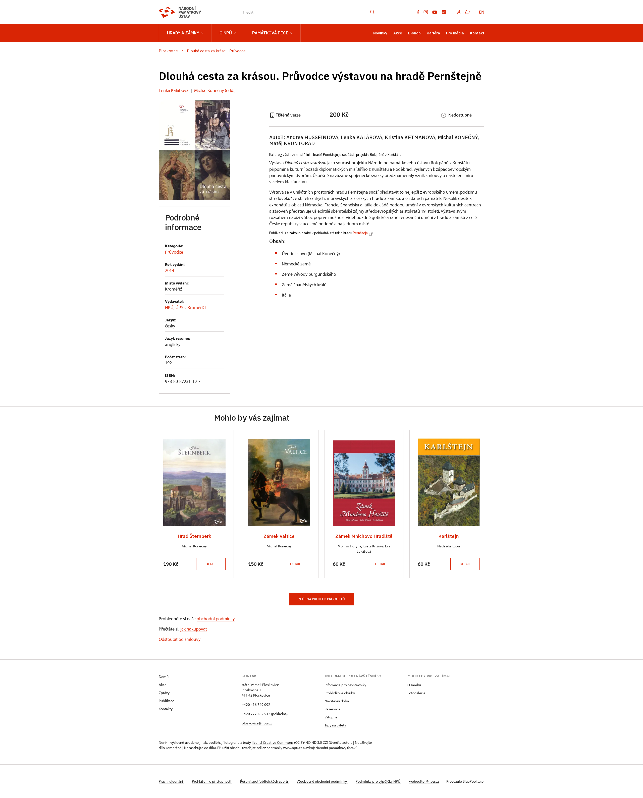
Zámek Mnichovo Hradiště (364, 536)
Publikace (166, 700)
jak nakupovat (193, 629)
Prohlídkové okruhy (340, 693)
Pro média (455, 33)
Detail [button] (210, 563)
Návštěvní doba (337, 701)
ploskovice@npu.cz (257, 723)
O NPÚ (226, 33)
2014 (169, 270)
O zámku (414, 684)
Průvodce (174, 252)
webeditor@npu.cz (424, 781)
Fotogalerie (416, 693)
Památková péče (270, 33)
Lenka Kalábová (174, 90)
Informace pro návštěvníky (345, 684)
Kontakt (477, 33)
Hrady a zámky (183, 33)
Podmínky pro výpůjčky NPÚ (378, 781)
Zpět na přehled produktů (321, 599)
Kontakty (166, 708)
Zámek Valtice (279, 536)
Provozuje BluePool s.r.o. (465, 781)
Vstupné (331, 717)
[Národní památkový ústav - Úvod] (180, 12)
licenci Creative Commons (272, 742)
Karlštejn (448, 536)
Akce (397, 33)
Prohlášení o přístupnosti (212, 781)
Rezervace (333, 709)
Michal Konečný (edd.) (215, 90)
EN (481, 12)
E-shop (414, 33)
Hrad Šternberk (194, 536)
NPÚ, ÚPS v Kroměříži (185, 307)
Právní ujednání (171, 781)
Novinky (380, 33)
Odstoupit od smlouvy (179, 639)
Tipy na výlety (335, 725)
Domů (164, 676)
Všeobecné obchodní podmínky (322, 781)
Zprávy (164, 692)
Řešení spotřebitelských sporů (264, 781)
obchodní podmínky (216, 618)
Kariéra (433, 33)
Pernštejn (360, 233)
